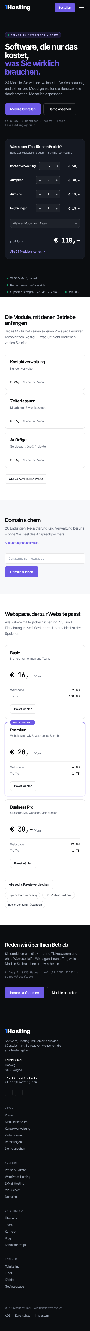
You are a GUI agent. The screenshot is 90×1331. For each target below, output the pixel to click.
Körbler (9, 1279)
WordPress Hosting (17, 1176)
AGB (7, 1315)
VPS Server (12, 1190)
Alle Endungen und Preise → (23, 542)
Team (9, 1225)
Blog (8, 1238)
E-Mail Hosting (14, 1183)
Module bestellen (23, 109)
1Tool (8, 1273)
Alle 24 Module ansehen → (27, 251)
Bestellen (65, 7)
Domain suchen (21, 572)
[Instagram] (19, 1092)
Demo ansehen (60, 109)
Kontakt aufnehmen (24, 993)
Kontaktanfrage (15, 1245)
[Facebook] (9, 1092)
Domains (11, 1196)
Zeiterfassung (14, 1135)
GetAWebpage (14, 1286)
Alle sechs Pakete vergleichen (29, 884)
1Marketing (12, 1266)
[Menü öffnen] (81, 7)
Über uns (11, 1218)
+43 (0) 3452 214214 (21, 1078)
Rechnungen (13, 1142)
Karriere (10, 1231)
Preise (9, 1115)
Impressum (42, 1315)
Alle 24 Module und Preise (26, 479)
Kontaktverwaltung (17, 1128)
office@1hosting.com (21, 1082)
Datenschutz (22, 1315)
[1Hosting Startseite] (17, 8)
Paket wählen (23, 709)
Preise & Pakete (15, 1170)
